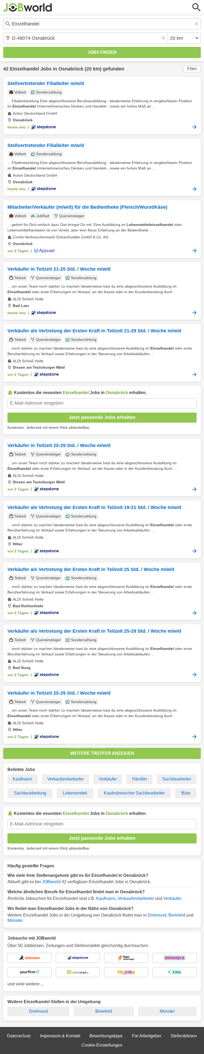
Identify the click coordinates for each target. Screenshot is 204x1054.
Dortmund (157, 915)
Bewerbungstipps (106, 1036)
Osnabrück (70, 69)
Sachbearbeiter (176, 779)
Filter (192, 68)
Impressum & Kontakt (60, 1036)
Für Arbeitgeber (146, 1036)
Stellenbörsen (184, 1036)
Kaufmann (22, 779)
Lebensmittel (75, 793)
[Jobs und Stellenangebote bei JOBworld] (27, 7)
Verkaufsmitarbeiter (65, 779)
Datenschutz (19, 1036)
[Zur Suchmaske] (196, 7)
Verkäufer (108, 779)
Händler (139, 779)
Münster (14, 920)
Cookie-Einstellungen (102, 1045)
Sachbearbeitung (30, 793)
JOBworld (51, 881)
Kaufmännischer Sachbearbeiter (134, 793)
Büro (185, 793)
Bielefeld (176, 915)
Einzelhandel (24, 69)
